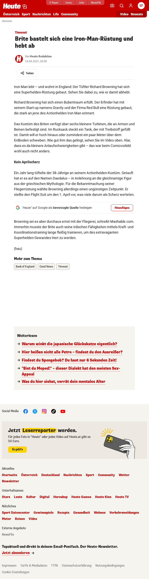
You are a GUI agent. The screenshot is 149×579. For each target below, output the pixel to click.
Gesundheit (81, 513)
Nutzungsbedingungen (110, 565)
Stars (6, 497)
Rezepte (63, 513)
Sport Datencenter (16, 513)
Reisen (20, 519)
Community (69, 14)
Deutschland (50, 475)
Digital (44, 497)
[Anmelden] (130, 5)
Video (124, 14)
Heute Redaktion (41, 56)
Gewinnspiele (44, 513)
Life (56, 14)
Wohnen (100, 513)
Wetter (124, 475)
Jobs (81, 2)
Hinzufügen (122, 208)
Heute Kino (103, 497)
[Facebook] (25, 411)
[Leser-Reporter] (112, 5)
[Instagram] (44, 411)
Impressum (9, 565)
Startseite (7, 21)
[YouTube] (63, 411)
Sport (26, 14)
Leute (18, 497)
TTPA (54, 565)
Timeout (63, 266)
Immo (69, 2)
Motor (6, 519)
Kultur (31, 497)
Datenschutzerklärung (77, 565)
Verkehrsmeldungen (124, 513)
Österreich (11, 14)
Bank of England (25, 266)
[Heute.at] (12, 6)
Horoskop (60, 497)
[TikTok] (53, 411)
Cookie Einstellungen (15, 572)
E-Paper (54, 2)
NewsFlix (96, 2)
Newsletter (10, 481)
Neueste (137, 14)
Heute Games (81, 497)
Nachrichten (72, 475)
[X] (35, 411)
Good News (46, 266)
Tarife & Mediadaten (33, 565)
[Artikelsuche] (121, 5)
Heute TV (122, 497)
